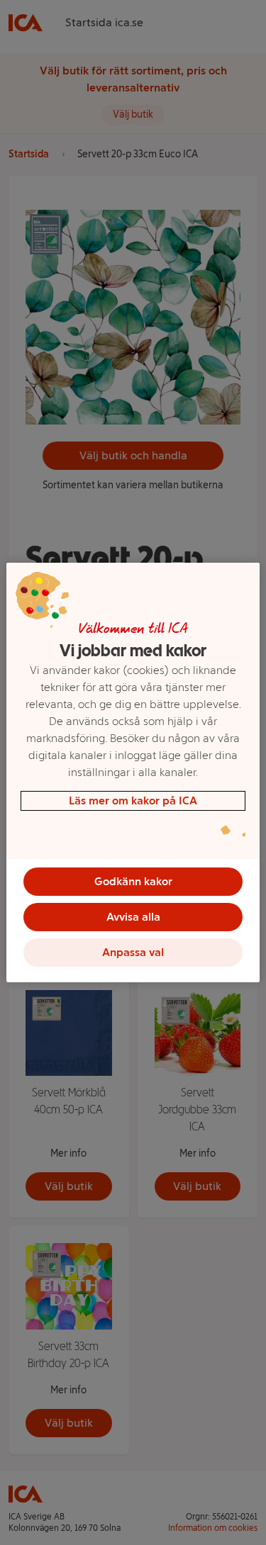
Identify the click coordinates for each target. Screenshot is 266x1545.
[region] (132, 772)
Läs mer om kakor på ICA (133, 800)
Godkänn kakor (133, 881)
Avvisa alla (133, 916)
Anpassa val (133, 952)
